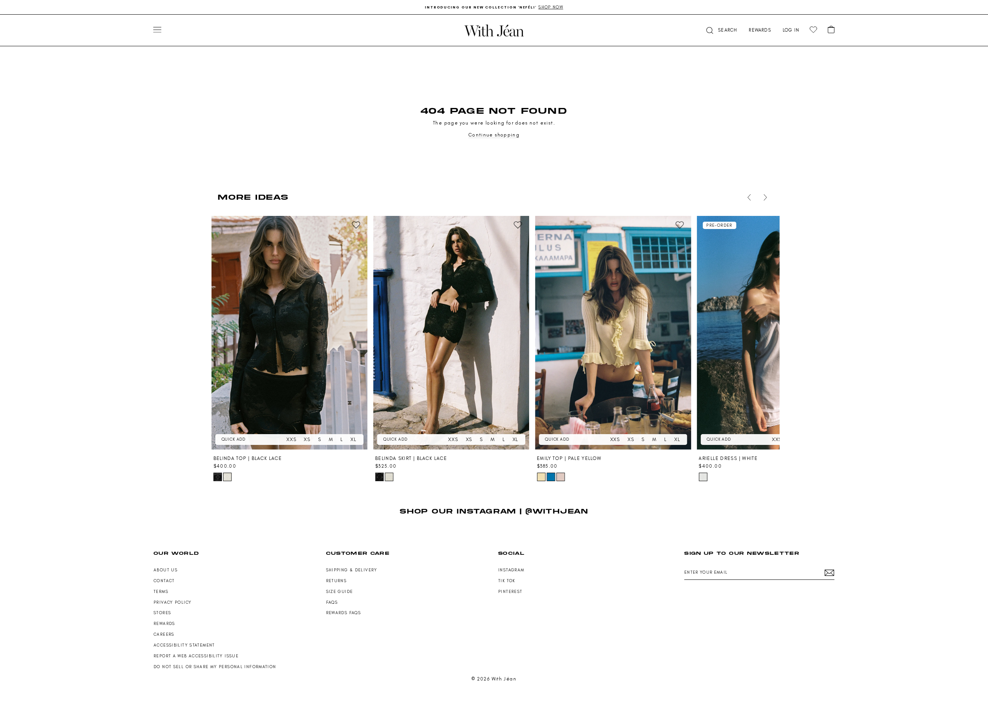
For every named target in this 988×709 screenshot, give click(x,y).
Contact (164, 580)
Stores (162, 612)
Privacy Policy (172, 602)
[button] (721, 30)
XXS (291, 439)
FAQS (332, 602)
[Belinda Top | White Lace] (227, 477)
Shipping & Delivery (351, 570)
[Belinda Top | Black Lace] (289, 333)
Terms (161, 591)
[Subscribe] (829, 573)
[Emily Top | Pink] (560, 477)
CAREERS (164, 634)
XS (307, 439)
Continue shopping (494, 135)
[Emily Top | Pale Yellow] (613, 333)
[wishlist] (813, 30)
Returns (336, 580)
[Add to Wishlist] (356, 225)
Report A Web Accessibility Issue (196, 655)
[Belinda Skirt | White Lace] (389, 477)
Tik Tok (506, 580)
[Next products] (764, 197)
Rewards (164, 623)
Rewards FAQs (343, 612)
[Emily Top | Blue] (550, 477)
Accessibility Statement (184, 645)
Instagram (511, 570)
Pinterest (510, 591)
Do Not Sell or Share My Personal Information (215, 666)
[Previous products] (747, 197)
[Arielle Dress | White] (775, 333)
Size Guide (339, 591)
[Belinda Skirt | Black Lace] (451, 333)
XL (353, 439)
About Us (166, 570)
